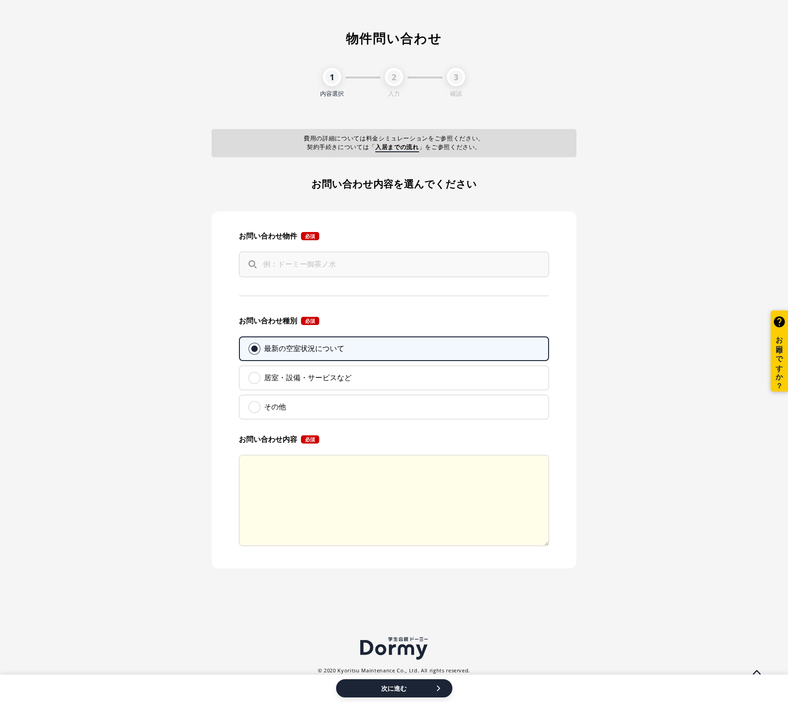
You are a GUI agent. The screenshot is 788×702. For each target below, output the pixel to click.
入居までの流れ (397, 147)
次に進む (394, 688)
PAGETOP (757, 672)
